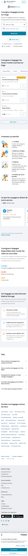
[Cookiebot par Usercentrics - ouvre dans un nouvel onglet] (20, 535)
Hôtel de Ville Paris (5, 440)
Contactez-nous (5, 488)
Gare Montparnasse (6, 417)
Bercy (2, 420)
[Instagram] (6, 520)
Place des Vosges (5, 446)
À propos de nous (6, 472)
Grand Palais (21, 434)
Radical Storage (5, 456)
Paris (3, 458)
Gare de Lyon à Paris (20, 411)
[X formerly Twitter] (3, 520)
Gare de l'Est (4, 423)
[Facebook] (1, 520)
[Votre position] (24, 24)
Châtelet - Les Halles (18, 417)
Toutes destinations (6, 494)
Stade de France (16, 440)
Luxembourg (23, 426)
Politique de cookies (6, 508)
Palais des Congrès (14, 431)
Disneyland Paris (16, 437)
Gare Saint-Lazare (5, 414)
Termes (3, 504)
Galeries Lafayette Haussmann (9, 434)
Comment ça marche (6, 483)
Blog (2, 497)
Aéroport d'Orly (13, 443)
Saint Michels (4, 443)
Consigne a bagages (17, 456)
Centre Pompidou (5, 429)
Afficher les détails (20, 545)
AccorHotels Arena (15, 446)
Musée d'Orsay (14, 426)
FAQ (2, 485)
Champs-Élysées (5, 426)
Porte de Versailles (5, 437)
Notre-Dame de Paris (11, 420)
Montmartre (12, 423)
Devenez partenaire (6, 476)
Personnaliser (13, 553)
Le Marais (22, 431)
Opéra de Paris (15, 429)
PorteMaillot (4, 431)
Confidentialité (5, 506)
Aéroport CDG (22, 443)
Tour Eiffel (14, 414)
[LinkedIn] (8, 520)
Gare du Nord (4, 411)
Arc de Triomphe (21, 423)
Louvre (11, 411)
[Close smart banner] (2, 2)
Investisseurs (4, 474)
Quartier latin (21, 420)
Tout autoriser (14, 549)
